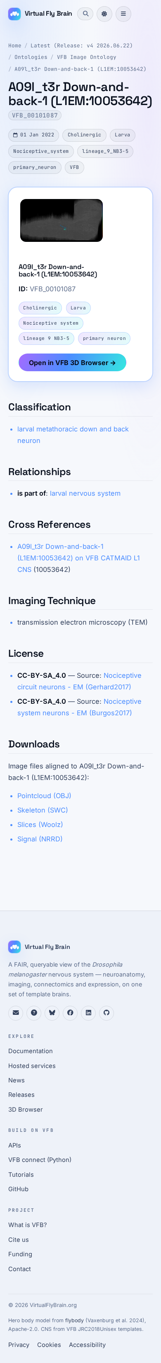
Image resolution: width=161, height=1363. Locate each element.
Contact (19, 1269)
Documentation (30, 1051)
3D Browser (25, 1109)
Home (14, 45)
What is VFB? (27, 1225)
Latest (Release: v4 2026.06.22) (82, 45)
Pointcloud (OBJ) (44, 796)
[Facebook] (70, 1013)
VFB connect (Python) (39, 1160)
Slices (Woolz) (40, 824)
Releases (21, 1094)
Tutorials (21, 1174)
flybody (74, 1320)
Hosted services (32, 1066)
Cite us (18, 1240)
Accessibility (87, 1345)
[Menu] (123, 14)
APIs (14, 1145)
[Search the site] (85, 13)
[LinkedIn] (88, 1013)
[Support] (15, 1013)
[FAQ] (33, 1013)
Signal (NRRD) (40, 839)
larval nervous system (85, 493)
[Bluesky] (52, 1013)
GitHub (18, 1189)
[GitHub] (106, 1013)
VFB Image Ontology (86, 57)
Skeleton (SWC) (42, 810)
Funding (20, 1254)
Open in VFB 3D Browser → (72, 362)
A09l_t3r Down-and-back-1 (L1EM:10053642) (80, 69)
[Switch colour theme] (104, 14)
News (16, 1080)
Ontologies (30, 57)
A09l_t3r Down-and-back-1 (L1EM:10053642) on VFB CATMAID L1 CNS (78, 558)
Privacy (18, 1345)
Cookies (49, 1345)
